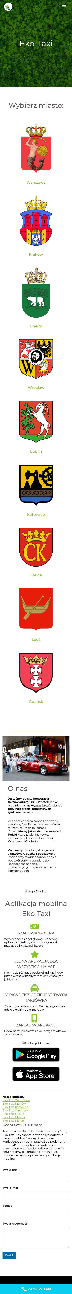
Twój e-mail (10, 1187)
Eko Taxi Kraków (14, 1103)
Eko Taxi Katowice (15, 1107)
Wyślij (9, 1255)
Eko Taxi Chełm (14, 1117)
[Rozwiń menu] (64, 6)
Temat (7, 1205)
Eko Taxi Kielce (13, 1120)
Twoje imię (10, 1170)
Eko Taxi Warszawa (16, 1100)
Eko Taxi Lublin (13, 1113)
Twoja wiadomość (15, 1223)
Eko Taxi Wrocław (15, 1110)
